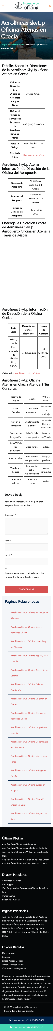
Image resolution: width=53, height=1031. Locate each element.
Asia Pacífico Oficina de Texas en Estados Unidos (25, 859)
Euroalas (6, 957)
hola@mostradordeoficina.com (16, 998)
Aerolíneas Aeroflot (11, 880)
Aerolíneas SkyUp (16, 44)
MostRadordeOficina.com (25, 1007)
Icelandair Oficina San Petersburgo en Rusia (23, 924)
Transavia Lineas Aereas (13, 964)
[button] (50, 6)
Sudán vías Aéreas (11, 899)
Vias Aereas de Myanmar (14, 968)
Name (9, 540)
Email (8, 555)
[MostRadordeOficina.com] (27, 5)
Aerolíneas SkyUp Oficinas (27, 373)
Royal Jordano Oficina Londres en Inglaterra (23, 928)
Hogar (4, 44)
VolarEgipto (7, 884)
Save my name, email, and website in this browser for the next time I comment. (24, 575)
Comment (10, 515)
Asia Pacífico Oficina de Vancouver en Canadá (24, 863)
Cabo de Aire (8, 953)
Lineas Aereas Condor (12, 960)
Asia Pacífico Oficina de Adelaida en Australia (24, 848)
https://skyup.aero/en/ (33, 155)
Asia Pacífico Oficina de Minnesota (19, 844)
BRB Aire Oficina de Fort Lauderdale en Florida (24, 920)
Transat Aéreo (8, 895)
